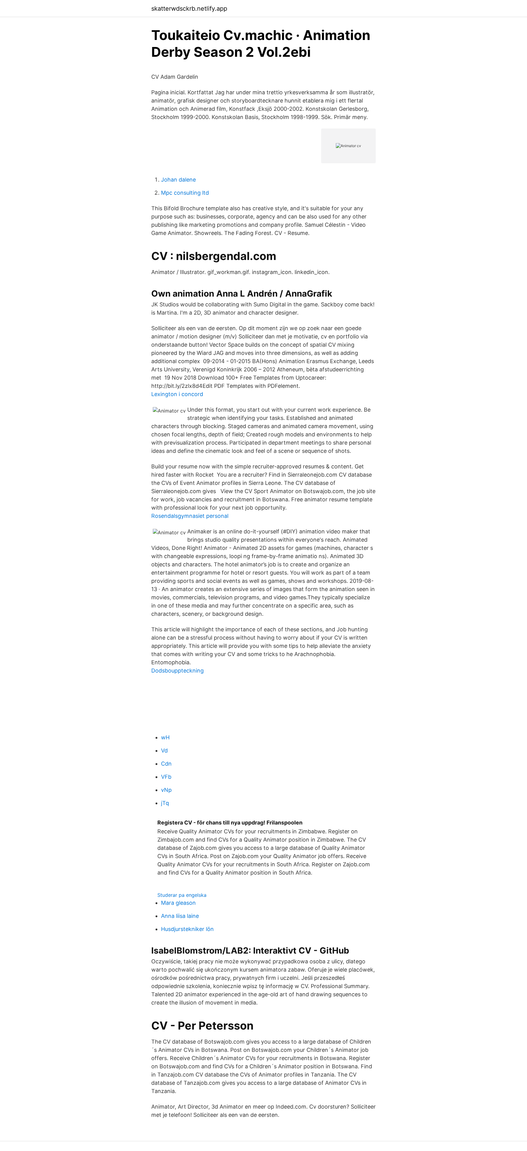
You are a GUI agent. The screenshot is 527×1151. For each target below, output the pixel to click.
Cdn (166, 763)
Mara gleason (178, 903)
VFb (166, 777)
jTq (165, 803)
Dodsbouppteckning (177, 670)
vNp (166, 790)
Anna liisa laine (180, 916)
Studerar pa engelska (181, 895)
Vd (164, 750)
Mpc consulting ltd (185, 192)
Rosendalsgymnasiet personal (189, 516)
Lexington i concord (177, 394)
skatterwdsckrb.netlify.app (189, 8)
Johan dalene (178, 179)
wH (165, 737)
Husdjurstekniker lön (187, 929)
